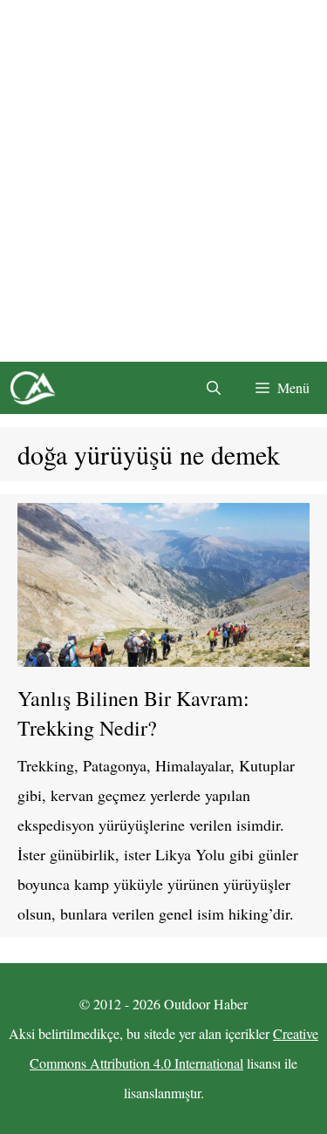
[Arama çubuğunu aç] (213, 388)
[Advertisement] (163, 180)
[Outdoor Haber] (32, 388)
